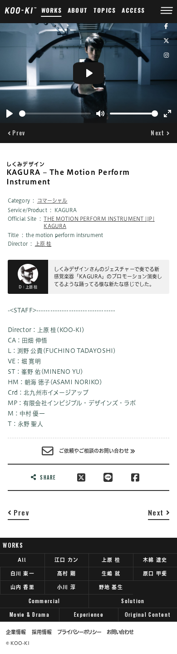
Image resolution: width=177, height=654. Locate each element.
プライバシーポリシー (79, 632)
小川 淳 (66, 587)
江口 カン (66, 559)
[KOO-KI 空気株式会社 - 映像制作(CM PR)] (20, 10)
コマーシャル (52, 200)
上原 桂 (43, 243)
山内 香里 (22, 587)
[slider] (55, 113)
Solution (132, 600)
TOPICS (105, 10)
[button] (16, 133)
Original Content (148, 614)
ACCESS (133, 10)
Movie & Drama (29, 614)
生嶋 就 (111, 573)
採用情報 (42, 632)
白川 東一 (22, 573)
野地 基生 (111, 587)
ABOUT (78, 10)
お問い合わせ (120, 632)
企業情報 (16, 632)
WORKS (51, 10)
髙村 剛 (66, 573)
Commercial (44, 600)
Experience (88, 614)
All (22, 559)
